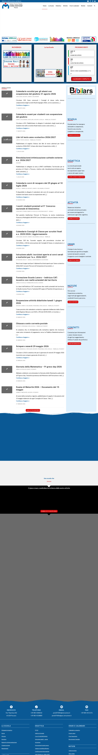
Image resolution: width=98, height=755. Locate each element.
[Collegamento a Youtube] (88, 1)
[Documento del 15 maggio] (7, 389)
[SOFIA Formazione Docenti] (86, 455)
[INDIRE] (61, 433)
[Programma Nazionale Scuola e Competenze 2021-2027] (88, 39)
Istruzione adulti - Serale (45, 211)
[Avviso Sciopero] (7, 349)
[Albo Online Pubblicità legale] (24, 39)
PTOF (36, 730)
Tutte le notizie (72, 750)
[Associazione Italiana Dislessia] (36, 433)
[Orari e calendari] (81, 233)
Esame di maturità (21, 392)
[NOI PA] (61, 455)
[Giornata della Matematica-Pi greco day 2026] (7, 369)
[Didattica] (81, 150)
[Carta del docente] (86, 444)
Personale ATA (37, 305)
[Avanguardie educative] (36, 444)
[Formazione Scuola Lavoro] (7, 280)
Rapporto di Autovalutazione (9, 742)
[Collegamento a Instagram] (92, 1)
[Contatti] (81, 316)
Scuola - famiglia (44, 119)
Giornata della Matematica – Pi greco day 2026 (39, 367)
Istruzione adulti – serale (41, 739)
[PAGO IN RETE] (11, 433)
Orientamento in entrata (40, 260)
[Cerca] (94, 5)
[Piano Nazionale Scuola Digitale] (36, 455)
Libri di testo (20, 140)
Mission (4, 736)
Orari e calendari (33, 96)
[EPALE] (11, 455)
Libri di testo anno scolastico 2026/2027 (36, 137)
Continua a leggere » (23, 105)
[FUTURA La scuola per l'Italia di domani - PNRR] (9, 39)
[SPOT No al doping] (61, 499)
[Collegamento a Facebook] (90, 1)
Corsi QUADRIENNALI (41, 736)
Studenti (53, 119)
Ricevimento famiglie (74, 739)
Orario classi (72, 733)
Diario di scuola (32, 211)
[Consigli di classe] (7, 94)
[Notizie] (81, 275)
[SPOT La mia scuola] (11, 499)
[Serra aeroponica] (49, 73)
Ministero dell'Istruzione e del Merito (11, 1)
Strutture (4, 739)
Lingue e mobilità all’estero (42, 748)
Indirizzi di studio (39, 733)
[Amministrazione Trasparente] (41, 39)
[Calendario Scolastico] (7, 303)
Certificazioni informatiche (42, 751)
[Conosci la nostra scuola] (81, 108)
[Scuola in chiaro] (61, 422)
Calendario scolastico (74, 730)
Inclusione (37, 742)
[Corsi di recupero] (7, 185)
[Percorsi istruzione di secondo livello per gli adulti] (16, 64)
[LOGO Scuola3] (12, 5)
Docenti (25, 96)
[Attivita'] (81, 192)
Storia (3, 733)
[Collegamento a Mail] (95, 1)
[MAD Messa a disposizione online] (11, 444)
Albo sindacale (21, 349)
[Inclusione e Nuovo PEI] (86, 422)
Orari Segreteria (73, 736)
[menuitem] (44, 5)
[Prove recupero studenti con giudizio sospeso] (7, 117)
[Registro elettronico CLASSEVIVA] (11, 422)
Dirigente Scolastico (7, 730)
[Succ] (93, 602)
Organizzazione (6, 745)
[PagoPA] (7, 326)
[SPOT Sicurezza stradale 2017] (86, 499)
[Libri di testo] (7, 140)
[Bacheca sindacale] (73, 39)
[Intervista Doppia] (36, 499)
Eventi (28, 369)
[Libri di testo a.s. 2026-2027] (16, 54)
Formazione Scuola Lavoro (34, 282)
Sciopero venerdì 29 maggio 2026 (32, 346)
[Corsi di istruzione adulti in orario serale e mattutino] (7, 257)
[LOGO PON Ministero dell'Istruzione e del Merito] (49, 470)
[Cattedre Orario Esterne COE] (7, 160)
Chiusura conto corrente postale (32, 323)
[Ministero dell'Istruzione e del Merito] (36, 422)
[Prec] (5, 602)
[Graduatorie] (57, 39)
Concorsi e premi (21, 211)
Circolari (19, 96)
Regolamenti (5, 748)
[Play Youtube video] (49, 57)
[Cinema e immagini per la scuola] (61, 444)
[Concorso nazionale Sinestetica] (7, 208)
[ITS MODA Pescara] (86, 433)
